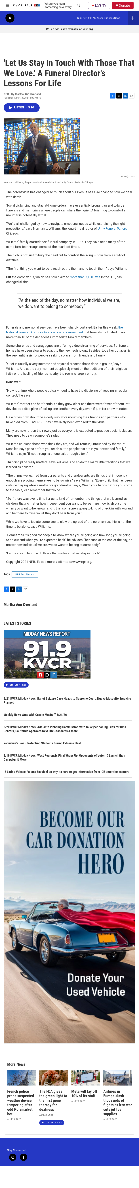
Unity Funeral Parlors (112, 228)
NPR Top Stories (24, 574)
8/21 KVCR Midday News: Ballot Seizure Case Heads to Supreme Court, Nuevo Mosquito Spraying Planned (67, 700)
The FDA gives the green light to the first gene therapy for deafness (53, 1100)
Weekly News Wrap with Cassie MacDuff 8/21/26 (35, 715)
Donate (124, 5)
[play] (10, 18)
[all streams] (133, 18)
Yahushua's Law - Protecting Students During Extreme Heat (42, 743)
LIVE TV (100, 5)
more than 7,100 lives (85, 277)
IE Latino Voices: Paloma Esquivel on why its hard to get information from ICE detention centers (66, 772)
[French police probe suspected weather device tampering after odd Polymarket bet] (21, 1078)
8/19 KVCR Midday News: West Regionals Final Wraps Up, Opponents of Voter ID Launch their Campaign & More (64, 757)
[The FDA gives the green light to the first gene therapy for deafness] (53, 1078)
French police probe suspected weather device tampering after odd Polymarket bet (20, 1102)
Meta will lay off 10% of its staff (84, 1093)
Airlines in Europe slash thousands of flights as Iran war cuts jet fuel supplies (117, 1102)
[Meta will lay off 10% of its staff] (85, 1078)
